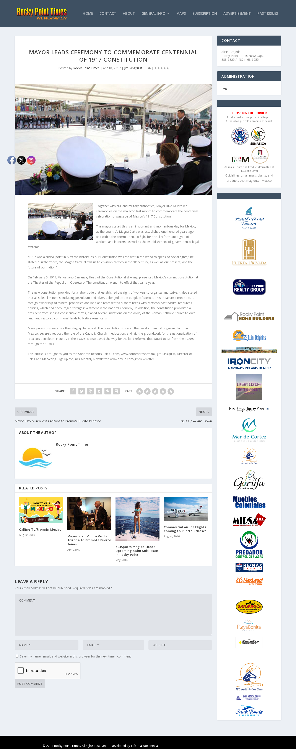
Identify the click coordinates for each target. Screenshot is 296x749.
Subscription (204, 14)
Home (88, 14)
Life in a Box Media (144, 746)
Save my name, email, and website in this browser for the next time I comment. (76, 656)
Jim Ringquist (133, 68)
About (129, 14)
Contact (107, 14)
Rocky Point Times (86, 68)
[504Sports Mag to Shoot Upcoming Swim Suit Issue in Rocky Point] (137, 518)
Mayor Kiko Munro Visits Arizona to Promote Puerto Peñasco (89, 540)
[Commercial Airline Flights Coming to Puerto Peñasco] (186, 509)
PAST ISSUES (267, 14)
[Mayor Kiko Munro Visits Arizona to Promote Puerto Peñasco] (89, 513)
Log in (226, 88)
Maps (181, 14)
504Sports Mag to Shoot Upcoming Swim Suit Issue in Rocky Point (136, 551)
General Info (153, 14)
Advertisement (237, 14)
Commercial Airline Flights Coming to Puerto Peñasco (185, 529)
